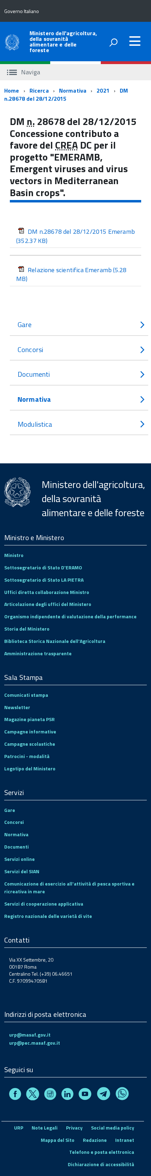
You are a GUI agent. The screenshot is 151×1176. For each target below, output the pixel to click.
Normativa (72, 90)
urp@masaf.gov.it (30, 1034)
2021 (103, 90)
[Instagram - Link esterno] (50, 1095)
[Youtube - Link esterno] (85, 1095)
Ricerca (39, 90)
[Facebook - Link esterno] (15, 1095)
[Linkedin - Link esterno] (67, 1095)
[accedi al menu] (134, 41)
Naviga (30, 72)
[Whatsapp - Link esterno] (122, 1095)
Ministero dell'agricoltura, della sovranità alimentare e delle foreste (63, 41)
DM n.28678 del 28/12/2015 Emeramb (75, 236)
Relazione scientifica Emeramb (71, 274)
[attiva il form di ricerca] (113, 42)
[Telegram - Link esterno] (104, 1095)
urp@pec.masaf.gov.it (34, 1042)
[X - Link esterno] (32, 1095)
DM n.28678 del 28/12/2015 (66, 94)
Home (11, 90)
